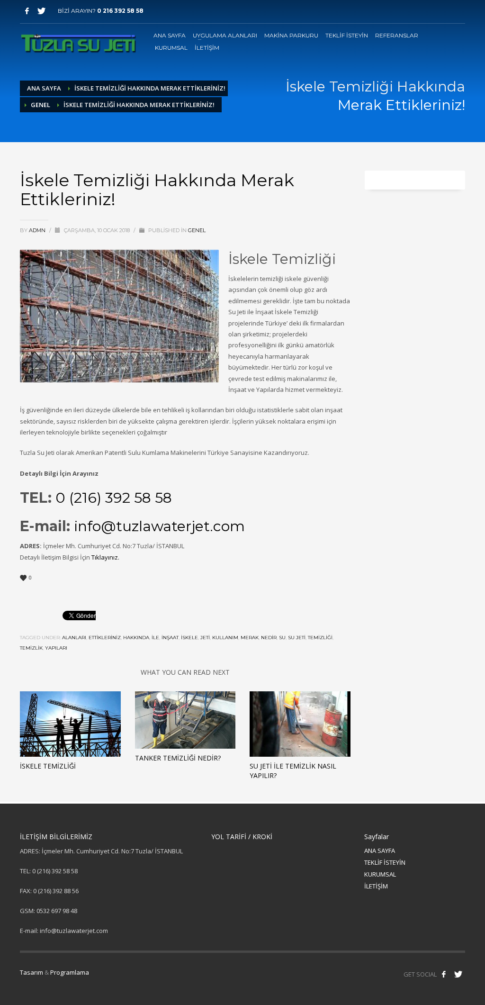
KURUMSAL (380, 874)
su (282, 637)
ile (155, 637)
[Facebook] (27, 11)
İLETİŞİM (376, 886)
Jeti (205, 637)
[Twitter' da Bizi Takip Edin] (458, 974)
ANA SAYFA (379, 850)
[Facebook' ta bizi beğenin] (444, 974)
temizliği (320, 637)
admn (38, 230)
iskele (189, 637)
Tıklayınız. (106, 557)
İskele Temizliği (48, 765)
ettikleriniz (105, 637)
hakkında (136, 637)
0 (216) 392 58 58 (113, 498)
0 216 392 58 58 (120, 10)
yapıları (56, 648)
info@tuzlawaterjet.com (159, 526)
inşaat (170, 637)
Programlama (69, 972)
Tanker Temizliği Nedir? (178, 757)
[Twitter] (41, 11)
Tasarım (31, 972)
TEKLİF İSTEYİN (384, 862)
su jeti (296, 637)
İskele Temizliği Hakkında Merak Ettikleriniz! (149, 88)
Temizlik (31, 648)
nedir (269, 637)
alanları (74, 637)
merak (250, 637)
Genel (40, 104)
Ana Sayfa (44, 88)
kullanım (225, 637)
